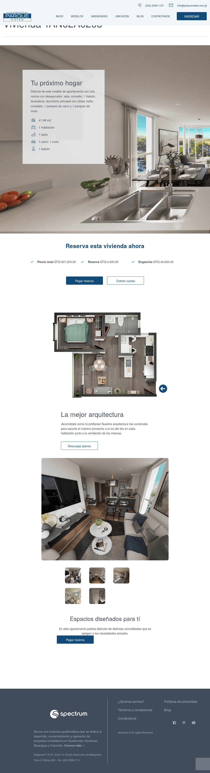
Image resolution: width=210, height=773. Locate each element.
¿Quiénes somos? (131, 701)
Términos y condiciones (135, 710)
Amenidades (99, 16)
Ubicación (122, 16)
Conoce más (73, 745)
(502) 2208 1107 (154, 5)
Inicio (59, 16)
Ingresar (191, 16)
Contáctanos (160, 16)
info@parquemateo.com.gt (192, 5)
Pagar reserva (84, 281)
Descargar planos (79, 446)
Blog (140, 16)
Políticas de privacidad (180, 701)
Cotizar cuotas (125, 281)
